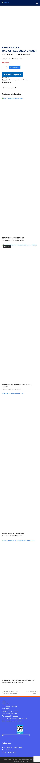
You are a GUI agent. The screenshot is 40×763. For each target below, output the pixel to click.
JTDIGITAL (25, 761)
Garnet (9, 82)
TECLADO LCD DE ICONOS (31, 692)
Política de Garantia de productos (14, 718)
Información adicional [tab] (9, 88)
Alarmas (11, 80)
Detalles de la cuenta (10, 711)
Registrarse (6, 704)
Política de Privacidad (10, 716)
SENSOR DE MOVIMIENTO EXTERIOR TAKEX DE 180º (10, 692)
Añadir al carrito (14, 67)
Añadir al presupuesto (12, 74)
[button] (37, 3)
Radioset (11, 759)
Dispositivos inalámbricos (21, 80)
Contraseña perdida (9, 706)
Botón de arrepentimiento (12, 721)
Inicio (4, 701)
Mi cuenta (5, 709)
